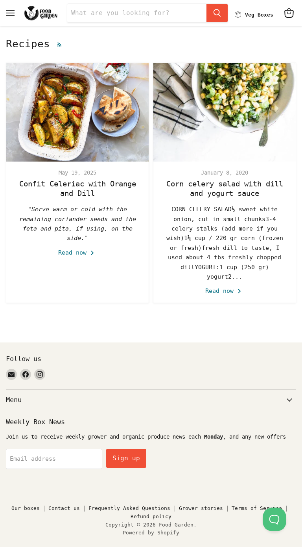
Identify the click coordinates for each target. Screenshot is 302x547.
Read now (74, 252)
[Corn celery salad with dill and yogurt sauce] (224, 112)
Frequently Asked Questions (129, 508)
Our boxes (25, 508)
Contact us (64, 508)
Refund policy (151, 516)
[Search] (217, 13)
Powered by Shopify (151, 533)
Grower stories (201, 508)
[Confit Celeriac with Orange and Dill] (77, 112)
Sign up (126, 458)
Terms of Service (257, 508)
